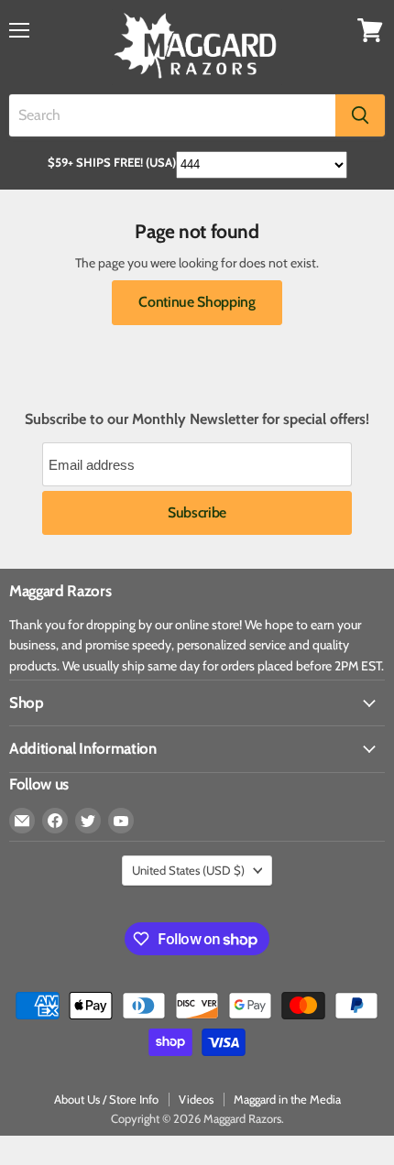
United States (188, 870)
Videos (196, 1099)
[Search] (360, 115)
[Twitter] (88, 820)
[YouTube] (121, 820)
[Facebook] (55, 820)
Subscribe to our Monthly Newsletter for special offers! (197, 419)
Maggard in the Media (287, 1099)
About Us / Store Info (106, 1099)
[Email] (22, 820)
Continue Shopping (197, 301)
